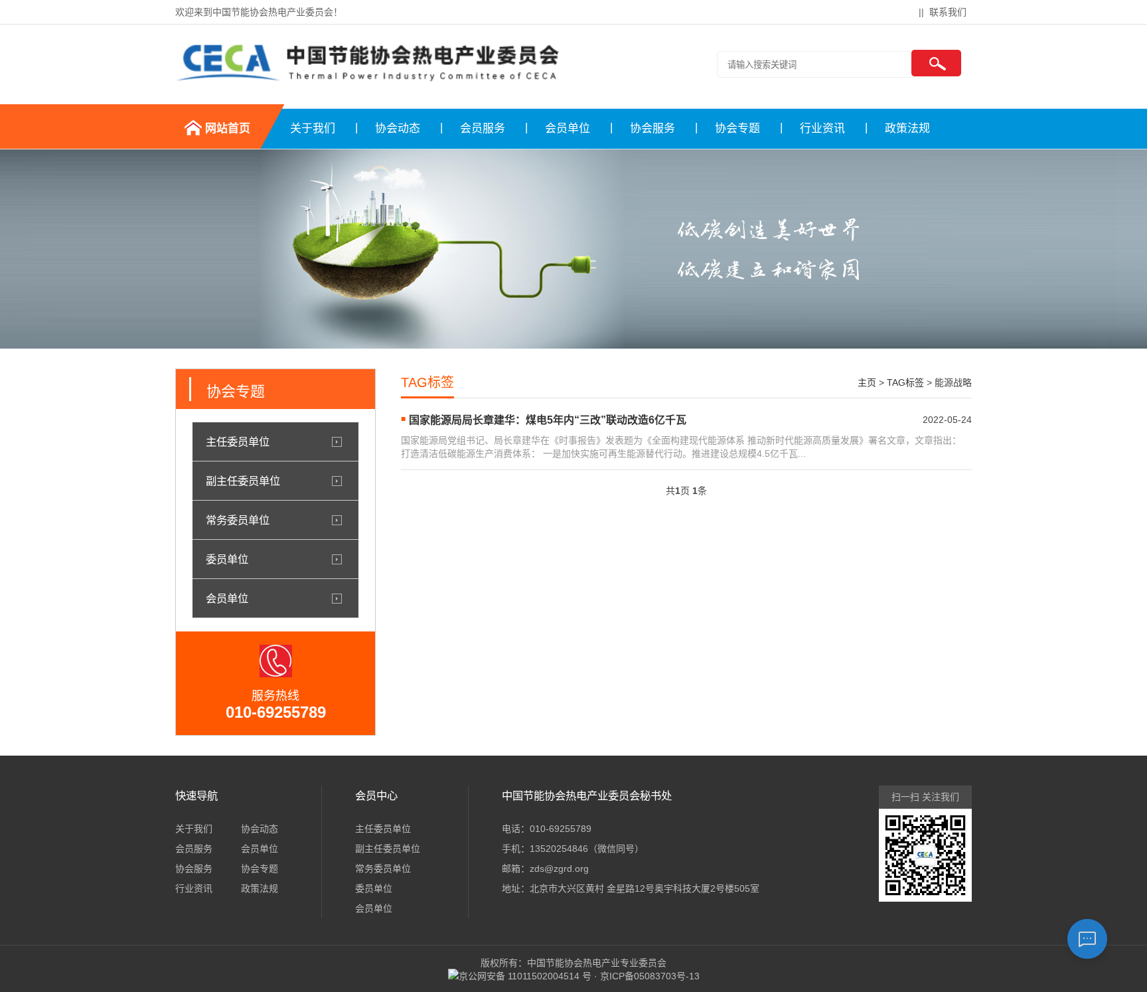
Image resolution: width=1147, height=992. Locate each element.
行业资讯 (822, 128)
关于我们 (312, 128)
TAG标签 (905, 382)
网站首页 (227, 128)
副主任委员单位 (243, 481)
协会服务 (652, 128)
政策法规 (907, 128)
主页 (867, 382)
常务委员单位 (237, 520)
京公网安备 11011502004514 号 (525, 976)
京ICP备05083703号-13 (650, 976)
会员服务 (482, 128)
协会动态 (397, 128)
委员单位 (227, 559)
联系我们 (947, 12)
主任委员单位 (237, 442)
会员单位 (567, 128)
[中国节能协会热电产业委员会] (367, 81)
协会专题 (737, 128)
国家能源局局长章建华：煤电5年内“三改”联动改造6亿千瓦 (547, 420)
